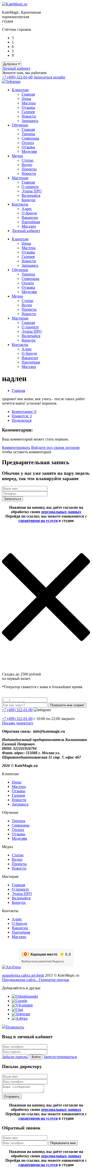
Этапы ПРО (32, 191)
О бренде (29, 213)
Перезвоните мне (63, 1143)
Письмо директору (17, 723)
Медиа (17, 156)
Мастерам (20, 178)
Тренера (28, 134)
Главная (28, 94)
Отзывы (28, 107)
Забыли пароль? (15, 1057)
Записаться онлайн (49, 77)
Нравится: (22, 416)
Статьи (27, 160)
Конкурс (29, 200)
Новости (29, 116)
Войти (36, 1057)
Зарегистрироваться (60, 1057)
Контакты (20, 204)
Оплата (28, 143)
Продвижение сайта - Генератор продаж (35, 980)
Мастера (29, 103)
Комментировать (16, 447)
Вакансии (30, 217)
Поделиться (21, 420)
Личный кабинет (16, 68)
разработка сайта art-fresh (23, 975)
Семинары (30, 138)
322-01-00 (17, 719)
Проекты (29, 169)
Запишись (30, 121)
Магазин (29, 226)
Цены (26, 99)
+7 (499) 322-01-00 (17, 77)
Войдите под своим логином (55, 447)
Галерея (28, 112)
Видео (27, 165)
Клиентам (20, 90)
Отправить (12, 1096)
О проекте (30, 187)
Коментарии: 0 (24, 411)
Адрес (27, 209)
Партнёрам (31, 222)
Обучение (20, 125)
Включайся (31, 195)
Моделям (29, 151)
